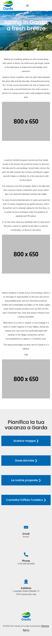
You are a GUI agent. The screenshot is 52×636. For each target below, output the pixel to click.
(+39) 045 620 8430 (26, 564)
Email (26, 534)
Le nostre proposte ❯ (26, 480)
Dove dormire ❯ (26, 460)
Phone (26, 561)
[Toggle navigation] (27, 6)
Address (26, 588)
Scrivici (26, 537)
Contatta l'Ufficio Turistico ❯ (26, 500)
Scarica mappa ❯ (26, 441)
